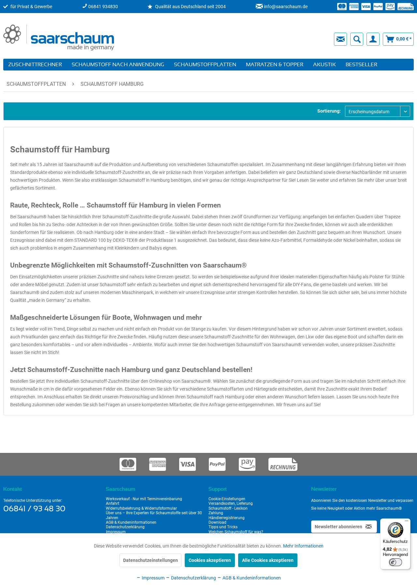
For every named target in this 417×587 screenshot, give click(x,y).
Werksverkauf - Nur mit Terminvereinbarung (144, 499)
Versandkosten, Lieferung (230, 503)
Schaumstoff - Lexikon (228, 508)
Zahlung (215, 513)
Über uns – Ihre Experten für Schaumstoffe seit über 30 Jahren (154, 515)
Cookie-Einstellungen (226, 499)
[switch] (395, 562)
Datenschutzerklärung (125, 527)
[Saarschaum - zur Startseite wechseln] (58, 37)
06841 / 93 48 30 (34, 509)
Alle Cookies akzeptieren (268, 560)
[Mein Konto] (373, 39)
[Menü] (406, 522)
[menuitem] (223, 39)
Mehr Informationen (303, 545)
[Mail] (340, 39)
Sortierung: (329, 111)
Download (217, 522)
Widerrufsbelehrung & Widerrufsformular (141, 508)
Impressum (116, 532)
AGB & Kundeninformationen (131, 522)
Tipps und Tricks (222, 527)
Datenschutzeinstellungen (150, 560)
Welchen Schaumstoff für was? (235, 532)
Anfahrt (112, 503)
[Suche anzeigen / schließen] (356, 39)
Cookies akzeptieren (210, 560)
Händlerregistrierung (226, 518)
